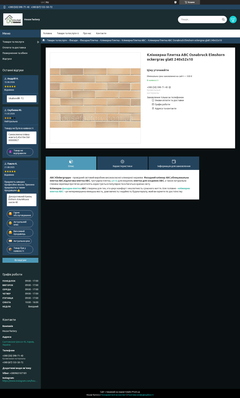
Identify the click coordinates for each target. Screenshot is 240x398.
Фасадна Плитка (89, 40)
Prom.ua (136, 392)
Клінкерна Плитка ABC (134, 40)
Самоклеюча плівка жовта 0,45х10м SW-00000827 (19, 137)
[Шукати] (223, 19)
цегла (114, 180)
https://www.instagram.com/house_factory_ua (20, 381)
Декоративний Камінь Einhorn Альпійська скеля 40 (20, 199)
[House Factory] (13, 19)
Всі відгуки (20, 260)
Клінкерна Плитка (110, 40)
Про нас (87, 33)
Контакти (101, 33)
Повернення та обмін (14, 53)
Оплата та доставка (14, 47)
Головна (47, 33)
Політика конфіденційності (141, 395)
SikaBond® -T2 (16, 98)
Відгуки (7, 58)
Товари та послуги (67, 33)
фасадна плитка (71, 188)
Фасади (73, 40)
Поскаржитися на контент (113, 395)
